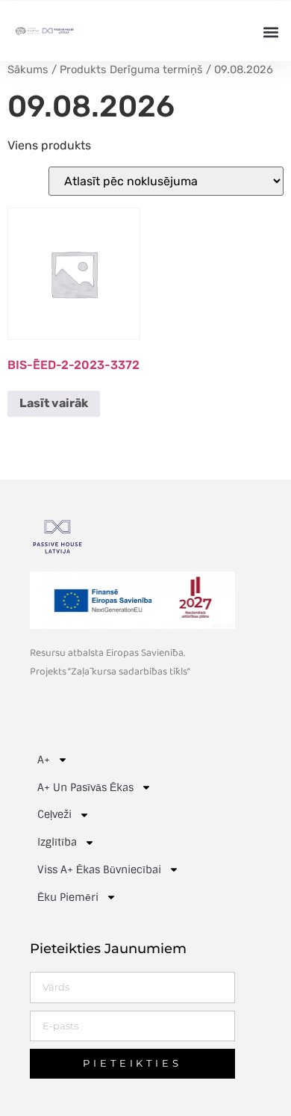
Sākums (27, 69)
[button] (270, 31)
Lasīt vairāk (53, 403)
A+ (43, 759)
